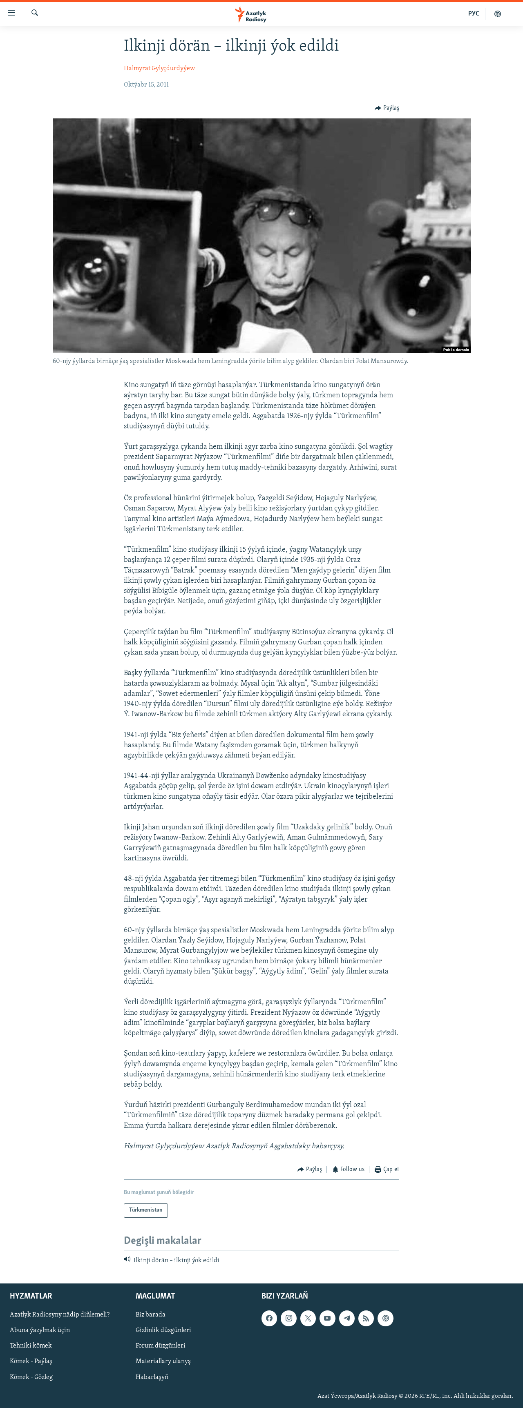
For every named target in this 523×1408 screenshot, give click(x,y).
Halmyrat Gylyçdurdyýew (159, 68)
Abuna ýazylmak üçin (40, 1330)
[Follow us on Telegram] (347, 1318)
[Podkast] (497, 14)
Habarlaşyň (152, 1377)
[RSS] (366, 1318)
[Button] (387, 108)
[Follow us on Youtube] (327, 1318)
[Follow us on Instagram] (288, 1318)
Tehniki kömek (31, 1346)
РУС (473, 14)
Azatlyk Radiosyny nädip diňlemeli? (60, 1315)
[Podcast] (385, 1318)
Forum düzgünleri (161, 1346)
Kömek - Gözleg (31, 1377)
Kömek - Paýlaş (31, 1362)
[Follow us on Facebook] (269, 1318)
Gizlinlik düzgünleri (163, 1330)
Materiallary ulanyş (163, 1362)
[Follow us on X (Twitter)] (308, 1318)
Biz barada (150, 1315)
